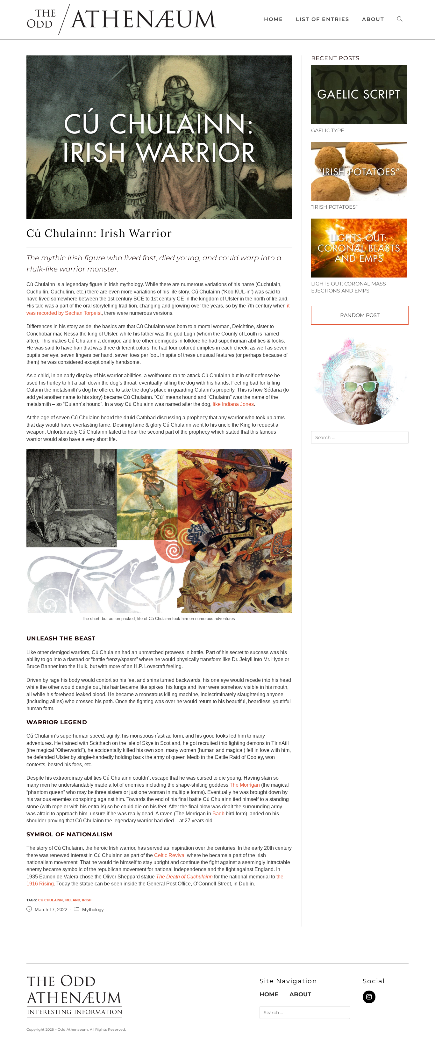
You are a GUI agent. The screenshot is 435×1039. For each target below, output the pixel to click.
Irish (86, 900)
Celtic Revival (170, 855)
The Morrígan (245, 785)
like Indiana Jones (233, 404)
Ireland (72, 900)
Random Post (360, 315)
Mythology (93, 909)
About (300, 994)
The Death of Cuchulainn (184, 876)
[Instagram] (369, 997)
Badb (218, 813)
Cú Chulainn (50, 900)
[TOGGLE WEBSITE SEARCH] (400, 19)
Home (269, 994)
